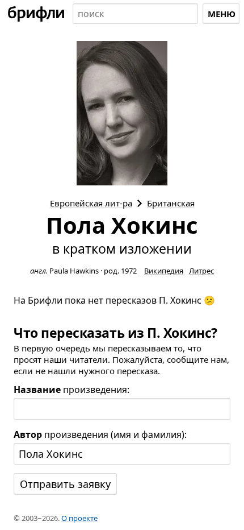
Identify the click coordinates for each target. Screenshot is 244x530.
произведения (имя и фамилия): (100, 434)
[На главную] (36, 13)
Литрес (201, 271)
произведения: (71, 389)
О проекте (79, 518)
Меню (221, 13)
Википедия (163, 271)
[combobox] (135, 13)
